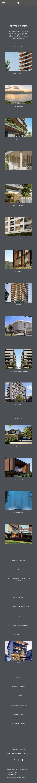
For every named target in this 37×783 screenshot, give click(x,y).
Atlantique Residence (18, 705)
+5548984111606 (13, 774)
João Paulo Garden (18, 686)
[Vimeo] (22, 760)
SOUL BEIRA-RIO (18, 73)
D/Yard (18, 305)
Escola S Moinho (18, 338)
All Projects (19, 46)
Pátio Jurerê (18, 271)
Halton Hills (18, 634)
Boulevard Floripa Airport (18, 625)
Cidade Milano (18, 714)
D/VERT (18, 238)
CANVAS (18, 172)
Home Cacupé (18, 597)
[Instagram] (14, 760)
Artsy (18, 677)
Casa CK (18, 569)
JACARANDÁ (18, 106)
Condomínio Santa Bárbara (18, 606)
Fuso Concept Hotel (18, 588)
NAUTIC (18, 139)
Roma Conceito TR (18, 512)
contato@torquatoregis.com (16, 777)
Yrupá (18, 446)
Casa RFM (18, 546)
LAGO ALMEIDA (18, 205)
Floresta (18, 418)
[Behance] (18, 760)
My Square (18, 404)
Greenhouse (18, 479)
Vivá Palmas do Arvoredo (18, 371)
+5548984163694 (13, 772)
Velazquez (18, 616)
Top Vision (18, 695)
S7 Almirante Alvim (18, 560)
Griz (18, 663)
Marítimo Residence (18, 723)
